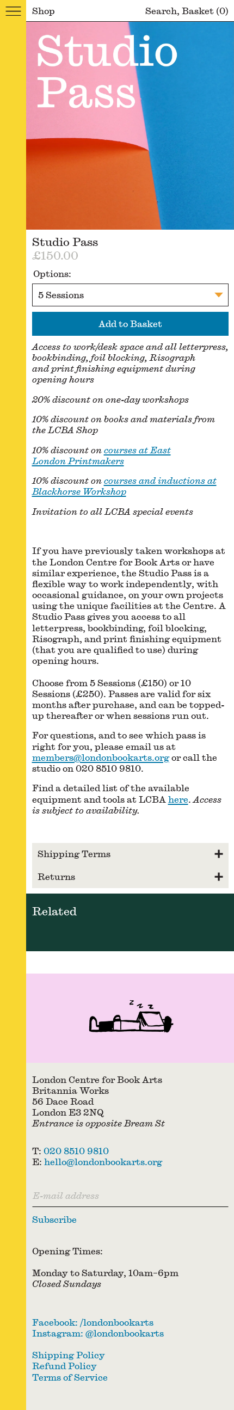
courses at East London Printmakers (101, 455)
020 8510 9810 (76, 1151)
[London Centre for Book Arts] (130, 1018)
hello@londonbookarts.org (103, 1161)
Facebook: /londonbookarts (92, 1322)
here (178, 799)
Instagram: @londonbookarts (98, 1333)
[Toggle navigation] (13, 11)
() (205, 10)
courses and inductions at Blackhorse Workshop (124, 485)
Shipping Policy (68, 1355)
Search (161, 10)
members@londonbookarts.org (100, 757)
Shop (43, 10)
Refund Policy (64, 1365)
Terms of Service (70, 1377)
